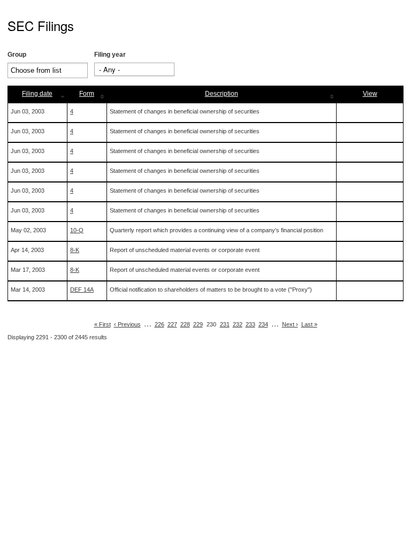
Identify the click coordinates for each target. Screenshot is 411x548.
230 (211, 324)
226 (159, 324)
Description (221, 93)
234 (263, 324)
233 (250, 324)
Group (16, 54)
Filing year (110, 54)
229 (198, 324)
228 (185, 324)
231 (225, 324)
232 (237, 324)
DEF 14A (82, 289)
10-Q (76, 230)
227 (172, 324)
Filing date (37, 93)
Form (86, 93)
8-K (74, 250)
